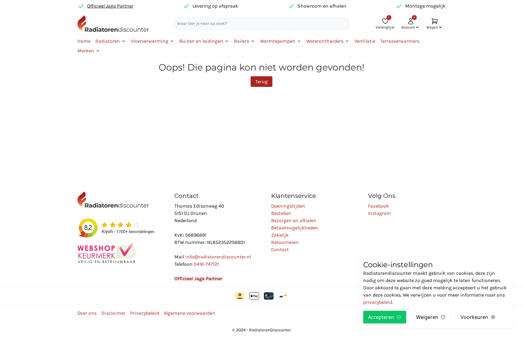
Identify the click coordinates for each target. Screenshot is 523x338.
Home (83, 41)
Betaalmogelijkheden (294, 228)
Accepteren (381, 317)
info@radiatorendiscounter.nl (218, 257)
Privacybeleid (144, 313)
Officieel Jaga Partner (110, 6)
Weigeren (427, 317)
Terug (261, 81)
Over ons (87, 313)
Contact (280, 249)
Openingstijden (288, 206)
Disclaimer (113, 313)
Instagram (379, 213)
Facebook (378, 206)
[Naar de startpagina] (113, 23)
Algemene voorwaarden (189, 313)
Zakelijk (280, 235)
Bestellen (281, 213)
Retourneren (285, 242)
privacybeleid (377, 302)
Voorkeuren (474, 317)
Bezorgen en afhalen (293, 220)
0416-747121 (206, 264)
